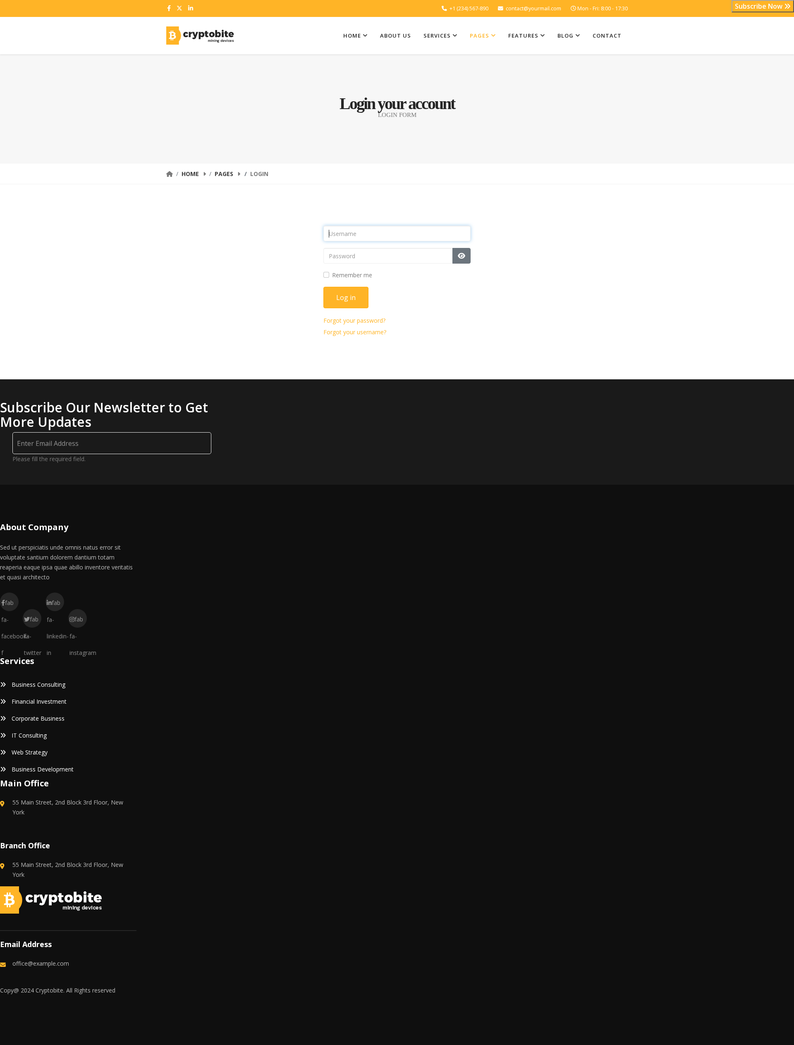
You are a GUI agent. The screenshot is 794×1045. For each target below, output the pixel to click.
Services (437, 35)
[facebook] (169, 8)
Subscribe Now (759, 6)
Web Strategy (29, 752)
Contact (607, 35)
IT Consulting (28, 735)
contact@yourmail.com (533, 8)
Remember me (352, 275)
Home (352, 35)
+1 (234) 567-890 (469, 8)
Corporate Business (37, 718)
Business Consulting (37, 684)
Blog (565, 35)
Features (523, 35)
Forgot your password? (354, 320)
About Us (395, 35)
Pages (479, 35)
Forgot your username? (354, 332)
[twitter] (179, 8)
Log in (346, 297)
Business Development (42, 769)
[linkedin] (190, 8)
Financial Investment (38, 701)
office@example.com (40, 963)
